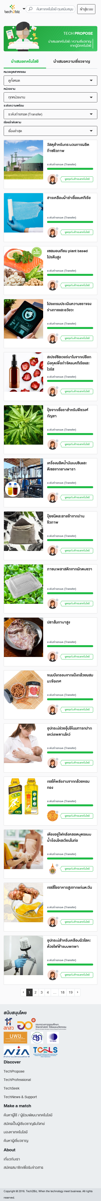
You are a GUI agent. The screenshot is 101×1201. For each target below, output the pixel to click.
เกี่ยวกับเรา (12, 1159)
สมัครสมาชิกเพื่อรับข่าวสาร (23, 1168)
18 (62, 992)
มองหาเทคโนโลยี (16, 1132)
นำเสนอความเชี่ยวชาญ (71, 61)
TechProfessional (17, 1080)
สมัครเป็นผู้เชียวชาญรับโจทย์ (24, 1124)
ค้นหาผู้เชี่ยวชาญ (16, 1141)
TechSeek (11, 1088)
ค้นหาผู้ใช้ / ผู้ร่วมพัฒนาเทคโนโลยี (28, 1115)
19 (71, 992)
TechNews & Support (20, 1097)
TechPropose (14, 1071)
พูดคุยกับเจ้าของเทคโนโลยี (77, 179)
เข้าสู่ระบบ (86, 9)
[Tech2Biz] (15, 9)
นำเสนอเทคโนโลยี (24, 61)
